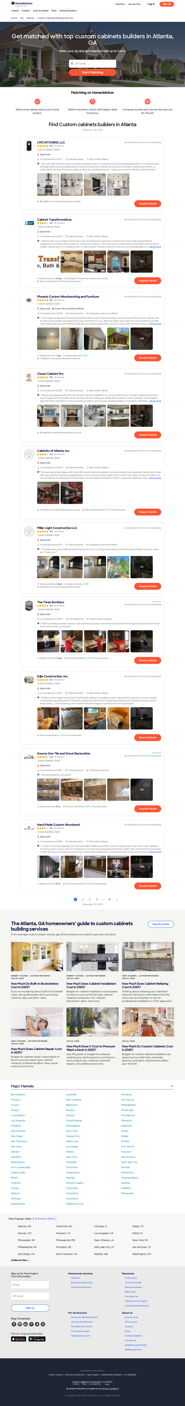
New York (71, 1156)
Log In (151, 3)
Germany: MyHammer (75, 1375)
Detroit (70, 1115)
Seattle (125, 1183)
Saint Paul (72, 1130)
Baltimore (72, 1104)
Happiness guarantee (136, 1345)
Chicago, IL (100, 1226)
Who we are (131, 1322)
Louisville (71, 1094)
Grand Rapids (74, 1120)
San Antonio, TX (141, 1247)
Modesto (16, 1125)
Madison (126, 1188)
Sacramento (18, 1130)
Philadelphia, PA (27, 1247)
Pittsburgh (127, 1110)
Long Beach (18, 1115)
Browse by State (44, 1218)
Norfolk (125, 1167)
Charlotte (72, 1167)
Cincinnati (72, 1188)
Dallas (124, 1136)
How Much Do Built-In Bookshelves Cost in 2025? (35, 985)
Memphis (126, 1120)
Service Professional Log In (84, 1317)
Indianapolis (18, 1203)
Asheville (71, 1162)
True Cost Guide (133, 1282)
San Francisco (19, 1141)
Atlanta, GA (24, 1226)
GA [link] (21, 18)
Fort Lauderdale (20, 1167)
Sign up (30, 1307)
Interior (15, 10)
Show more (155, 246)
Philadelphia (128, 1104)
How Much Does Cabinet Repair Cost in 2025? (36, 1050)
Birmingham (18, 1094)
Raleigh (70, 1177)
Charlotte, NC (64, 1226)
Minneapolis (73, 1125)
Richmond (127, 1172)
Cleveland (72, 1193)
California (84, 1383)
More (54, 10)
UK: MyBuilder (131, 1375)
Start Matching (92, 72)
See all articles (160, 924)
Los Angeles (18, 1120)
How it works (131, 1317)
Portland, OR (63, 1247)
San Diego (17, 1136)
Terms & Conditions (110, 1389)
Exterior (26, 10)
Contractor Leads (80, 1331)
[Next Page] (117, 899)
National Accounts (80, 1335)
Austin (124, 1130)
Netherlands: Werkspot (112, 1375)
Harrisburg (127, 1099)
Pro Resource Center (81, 1326)
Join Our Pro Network (82, 1322)
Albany (70, 1151)
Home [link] (14, 18)
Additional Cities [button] (19, 1260)
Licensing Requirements (137, 1305)
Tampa (15, 1188)
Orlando (16, 1183)
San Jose (16, 1146)
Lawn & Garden (41, 10)
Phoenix (16, 1099)
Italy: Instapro (93, 1375)
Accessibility (107, 1383)
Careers (129, 1326)
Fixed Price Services (81, 1287)
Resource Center (133, 1287)
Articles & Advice (68, 10)
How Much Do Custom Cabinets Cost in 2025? (147, 1048)
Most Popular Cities (20, 1218)
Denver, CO (25, 1233)
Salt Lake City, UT (104, 1247)
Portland (126, 1094)
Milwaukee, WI (26, 1240)
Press (127, 1331)
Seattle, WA (101, 1254)
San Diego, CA (26, 1254)
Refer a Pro (130, 1292)
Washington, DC (141, 1254)
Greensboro (73, 1172)
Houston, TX (63, 1233)
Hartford (16, 1156)
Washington (18, 1162)
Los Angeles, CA (103, 1233)
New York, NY (140, 1240)
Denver (15, 1151)
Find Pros (75, 1278)
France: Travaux (56, 1375)
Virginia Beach (129, 1177)
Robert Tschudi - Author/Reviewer (30, 976)
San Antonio (128, 1156)
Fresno (15, 1110)
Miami (14, 1177)
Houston (126, 1151)
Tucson (15, 1104)
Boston (70, 1110)
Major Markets (22, 1086)
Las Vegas (72, 1146)
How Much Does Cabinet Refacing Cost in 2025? (145, 985)
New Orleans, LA (104, 1240)
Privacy (76, 1383)
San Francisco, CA (66, 1254)
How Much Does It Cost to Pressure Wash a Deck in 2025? (90, 1048)
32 (109, 899)
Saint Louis (72, 1141)
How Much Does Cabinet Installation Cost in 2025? (91, 985)
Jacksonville (18, 1172)
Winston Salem (75, 1183)
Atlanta (15, 1193)
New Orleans (73, 1099)
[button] (48, 184)
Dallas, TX (138, 1226)
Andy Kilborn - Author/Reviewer (140, 976)
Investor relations (133, 1335)
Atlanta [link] (30, 18)
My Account (131, 1278)
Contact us (130, 1340)
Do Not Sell (95, 1383)
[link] (92, 146)
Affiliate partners (133, 1349)
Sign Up (166, 3)
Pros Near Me (131, 1296)
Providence (128, 1115)
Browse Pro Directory (81, 1282)
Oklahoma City (75, 1203)
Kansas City (73, 1136)
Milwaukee (127, 1193)
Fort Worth (127, 1146)
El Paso (125, 1141)
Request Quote (148, 203)
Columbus (72, 1198)
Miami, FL (137, 1233)
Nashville (126, 1125)
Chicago (16, 1198)
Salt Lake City (129, 1162)
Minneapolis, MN (65, 1240)
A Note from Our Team (136, 1301)
